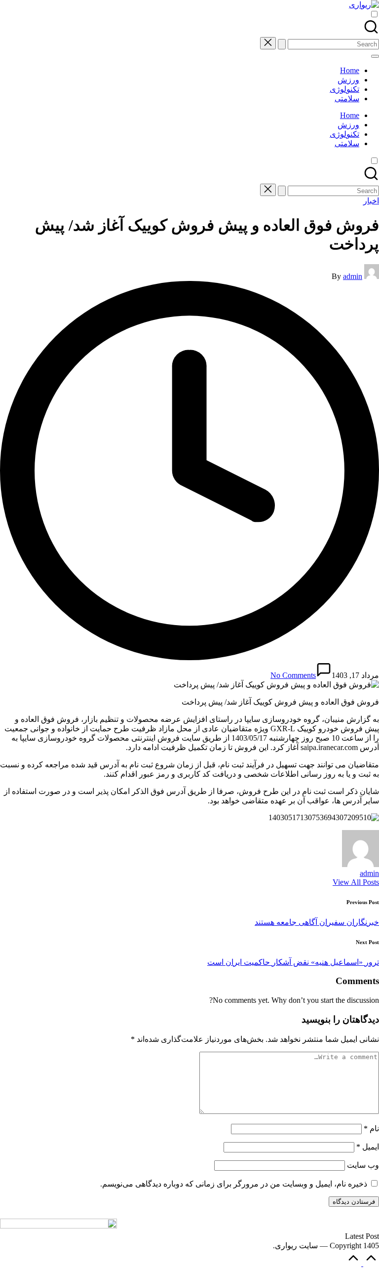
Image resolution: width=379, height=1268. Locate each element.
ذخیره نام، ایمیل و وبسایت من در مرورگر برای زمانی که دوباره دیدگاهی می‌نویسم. (233, 1184)
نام (371, 1128)
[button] (282, 44)
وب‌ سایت (363, 1165)
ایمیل (367, 1147)
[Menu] (375, 56)
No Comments (293, 675)
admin (369, 873)
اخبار (371, 201)
